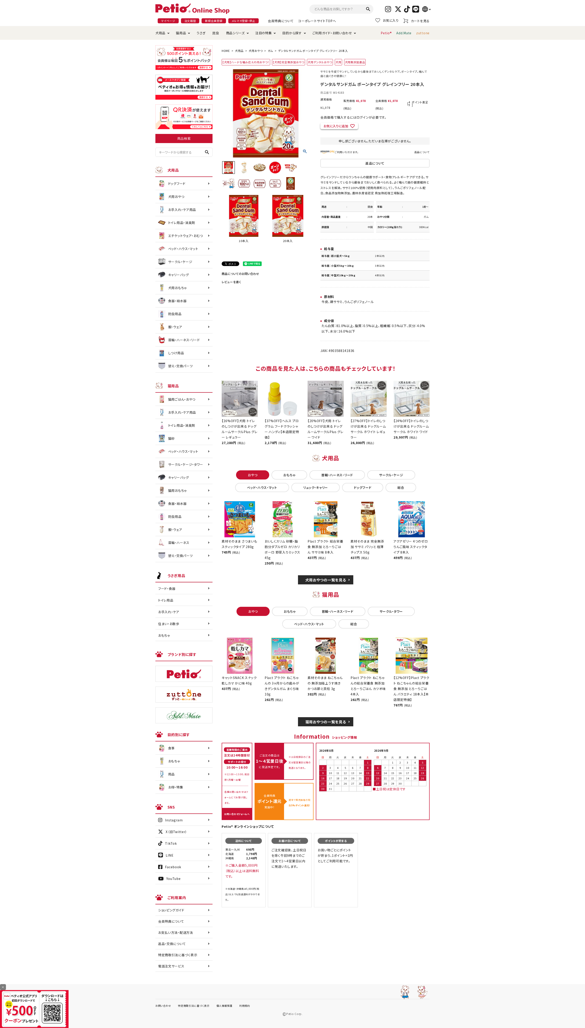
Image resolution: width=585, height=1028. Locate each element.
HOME (226, 51)
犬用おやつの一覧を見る (325, 580)
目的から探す (292, 33)
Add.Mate (404, 33)
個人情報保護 (224, 1005)
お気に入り (391, 20)
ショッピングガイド (171, 910)
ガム (270, 51)
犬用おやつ (256, 51)
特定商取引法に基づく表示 (177, 955)
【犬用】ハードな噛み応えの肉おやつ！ (245, 62)
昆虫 (215, 33)
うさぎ (201, 33)
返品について (422, 152)
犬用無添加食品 (355, 62)
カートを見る (420, 21)
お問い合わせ (163, 1005)
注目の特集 (263, 33)
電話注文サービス (171, 966)
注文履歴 (190, 21)
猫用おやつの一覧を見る (325, 721)
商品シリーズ (235, 33)
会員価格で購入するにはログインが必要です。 (353, 117)
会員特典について (281, 20)
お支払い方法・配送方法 (175, 932)
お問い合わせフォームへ (237, 814)
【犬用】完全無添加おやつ (288, 62)
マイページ (168, 21)
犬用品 (160, 33)
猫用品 (181, 33)
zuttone (423, 33)
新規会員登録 (213, 21)
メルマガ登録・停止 (243, 21)
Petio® (386, 33)
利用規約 (244, 1005)
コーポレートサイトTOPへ (317, 20)
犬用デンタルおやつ (320, 62)
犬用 (338, 62)
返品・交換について (172, 943)
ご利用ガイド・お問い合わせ (332, 33)
